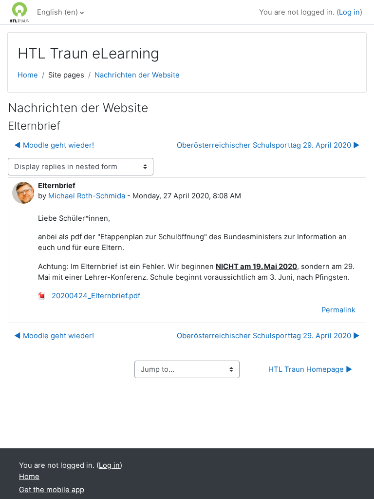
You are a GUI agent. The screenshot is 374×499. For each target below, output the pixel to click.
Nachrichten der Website (137, 75)
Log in (349, 12)
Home (28, 75)
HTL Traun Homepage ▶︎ (310, 369)
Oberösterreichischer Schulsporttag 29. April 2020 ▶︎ (268, 145)
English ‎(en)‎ (57, 12)
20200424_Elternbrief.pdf (95, 295)
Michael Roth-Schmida (86, 196)
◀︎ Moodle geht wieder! (54, 145)
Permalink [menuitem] (338, 310)
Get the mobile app (51, 489)
